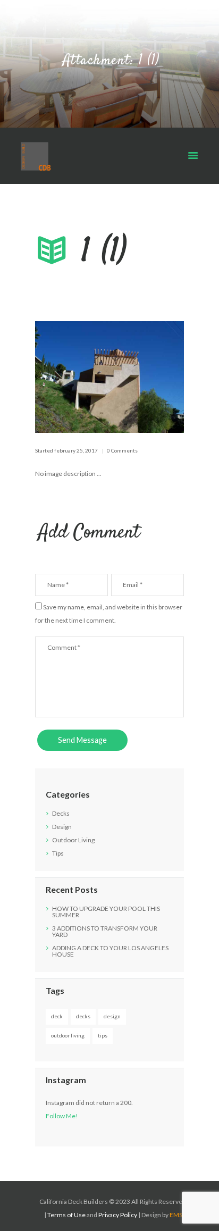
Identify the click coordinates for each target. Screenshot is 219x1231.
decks (83, 1016)
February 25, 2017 (76, 450)
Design (62, 827)
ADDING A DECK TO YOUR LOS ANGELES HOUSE (110, 951)
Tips (58, 853)
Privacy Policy (117, 1215)
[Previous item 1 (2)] (72, 377)
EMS (176, 1215)
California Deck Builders (73, 1201)
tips (102, 1035)
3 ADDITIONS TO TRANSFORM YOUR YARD (104, 931)
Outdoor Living (73, 840)
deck (57, 1016)
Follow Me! (62, 1116)
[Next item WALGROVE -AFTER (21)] (147, 377)
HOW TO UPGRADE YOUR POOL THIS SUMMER (106, 912)
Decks (61, 813)
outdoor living (68, 1035)
